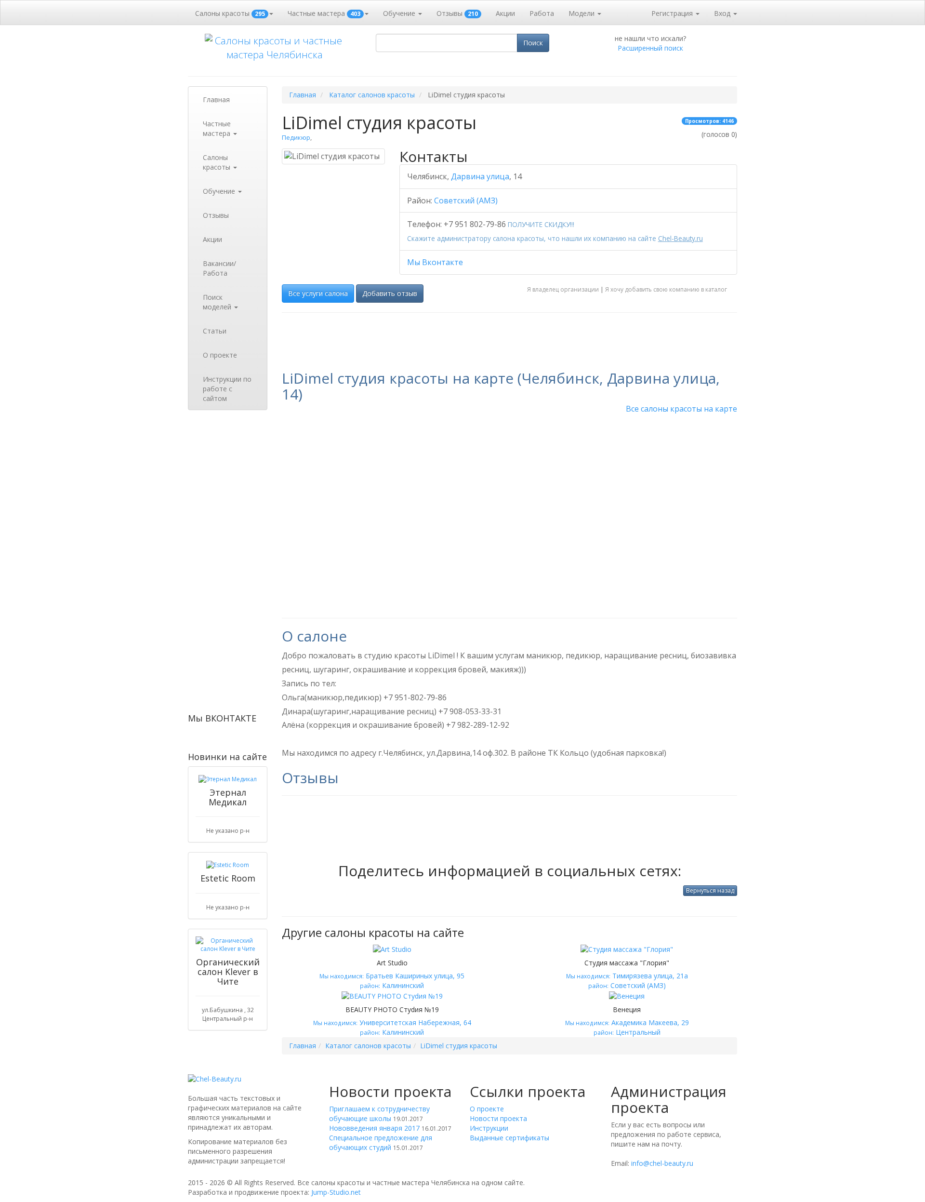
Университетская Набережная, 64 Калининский (392, 1021)
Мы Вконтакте (435, 262)
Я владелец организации (563, 289)
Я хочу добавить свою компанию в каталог (666, 289)
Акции (505, 13)
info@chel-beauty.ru (662, 1163)
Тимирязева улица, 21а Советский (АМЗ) (627, 974)
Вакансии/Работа (219, 268)
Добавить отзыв (389, 293)
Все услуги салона (318, 293)
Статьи (214, 330)
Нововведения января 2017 (374, 1128)
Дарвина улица (480, 176)
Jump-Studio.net (336, 1192)
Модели (582, 13)
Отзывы (457, 13)
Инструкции (489, 1128)
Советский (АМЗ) (466, 200)
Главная (216, 99)
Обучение (400, 13)
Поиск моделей (218, 302)
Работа (541, 13)
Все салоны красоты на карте (681, 408)
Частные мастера (324, 13)
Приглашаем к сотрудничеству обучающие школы (379, 1113)
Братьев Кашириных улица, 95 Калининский (391, 974)
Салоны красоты (230, 13)
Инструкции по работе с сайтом (227, 388)
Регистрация (673, 13)
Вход (723, 13)
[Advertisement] (227, 564)
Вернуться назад (710, 890)
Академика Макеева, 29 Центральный (627, 1021)
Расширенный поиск (650, 48)
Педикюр (296, 137)
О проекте (220, 355)
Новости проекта (498, 1118)
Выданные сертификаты (509, 1137)
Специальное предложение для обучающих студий (380, 1142)
